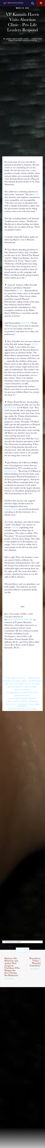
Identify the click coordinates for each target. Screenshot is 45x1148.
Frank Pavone (14, 684)
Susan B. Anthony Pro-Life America (23, 705)
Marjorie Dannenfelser (22, 693)
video (15, 528)
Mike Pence (23, 696)
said (36, 195)
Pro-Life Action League (23, 701)
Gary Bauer (32, 684)
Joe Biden (31, 687)
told (35, 344)
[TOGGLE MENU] (41, 3)
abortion (34, 678)
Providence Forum (20, 620)
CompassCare (11, 681)
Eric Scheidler (32, 681)
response (10, 408)
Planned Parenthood (22, 698)
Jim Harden (16, 687)
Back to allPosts (22, 950)
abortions (11, 509)
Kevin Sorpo (22, 690)
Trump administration (22, 709)
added (25, 323)
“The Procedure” (15, 678)
